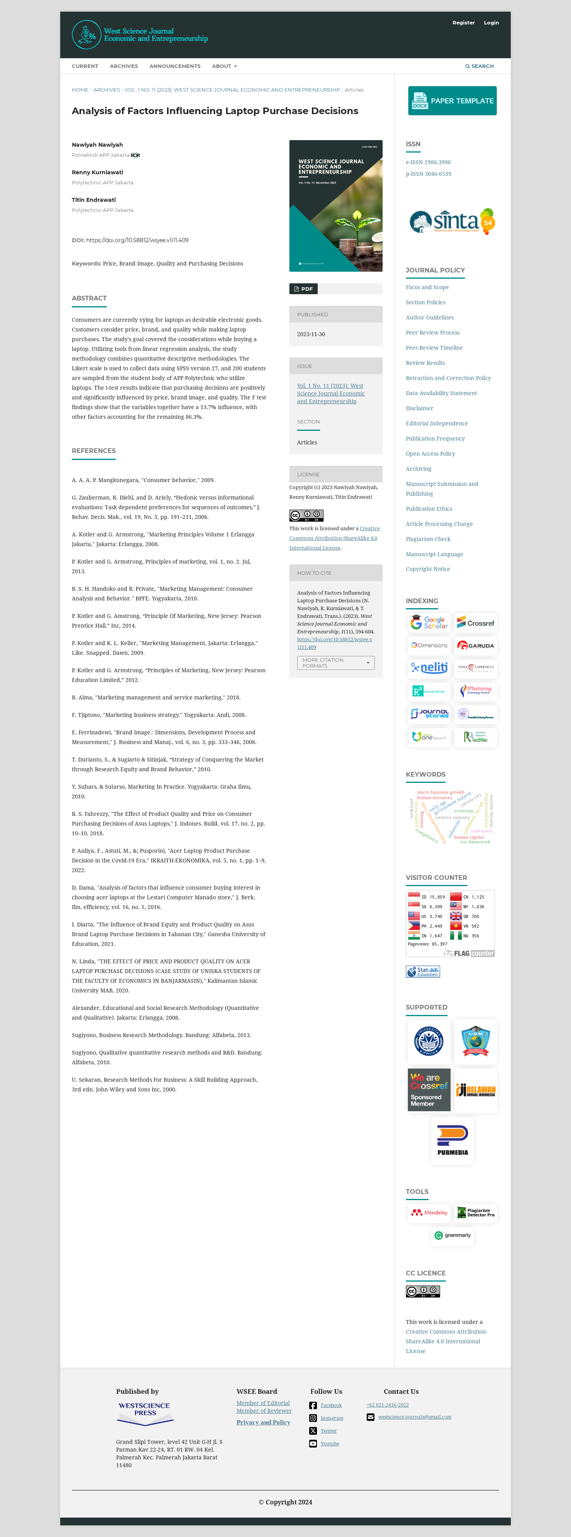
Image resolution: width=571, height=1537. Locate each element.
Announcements (175, 66)
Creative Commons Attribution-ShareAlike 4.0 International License (334, 538)
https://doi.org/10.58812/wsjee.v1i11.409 (137, 240)
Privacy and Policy (264, 1422)
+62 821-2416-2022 (388, 1405)
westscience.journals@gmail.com (414, 1417)
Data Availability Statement (441, 393)
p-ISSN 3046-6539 (428, 173)
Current (85, 66)
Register (464, 22)
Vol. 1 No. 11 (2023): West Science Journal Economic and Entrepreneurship (232, 90)
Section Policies (426, 302)
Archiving (419, 468)
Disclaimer (419, 408)
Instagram (332, 1418)
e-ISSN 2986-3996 (428, 162)
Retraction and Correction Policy (448, 378)
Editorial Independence (437, 423)
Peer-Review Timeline (434, 347)
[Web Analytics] (423, 975)
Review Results (425, 362)
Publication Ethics (429, 508)
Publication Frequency (435, 438)
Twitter (329, 1431)
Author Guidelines (430, 317)
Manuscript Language (434, 554)
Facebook (331, 1405)
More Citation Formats (323, 663)
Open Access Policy (430, 453)
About (222, 66)
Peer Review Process (433, 332)
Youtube (330, 1443)
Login (491, 22)
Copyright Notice (428, 568)
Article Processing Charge (439, 523)
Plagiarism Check (428, 539)
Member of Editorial (263, 1403)
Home (80, 90)
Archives (124, 66)
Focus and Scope (427, 287)
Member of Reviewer (264, 1410)
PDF (306, 289)
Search (482, 66)
